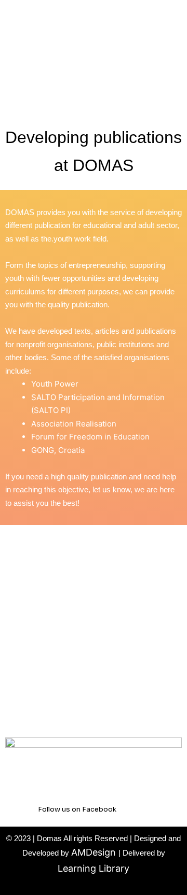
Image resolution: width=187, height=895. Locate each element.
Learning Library (93, 868)
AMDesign (94, 852)
